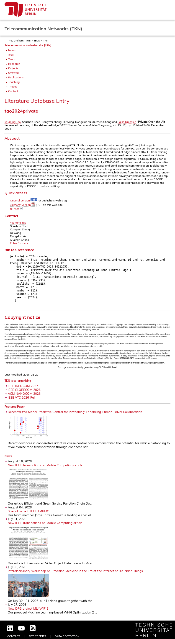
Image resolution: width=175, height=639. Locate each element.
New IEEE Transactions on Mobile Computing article (45, 465)
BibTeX (15, 209)
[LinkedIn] (10, 629)
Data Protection (67, 636)
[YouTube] (21, 629)
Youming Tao (13, 122)
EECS (37, 40)
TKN (45, 40)
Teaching (14, 82)
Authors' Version (20, 204)
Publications (16, 77)
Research (14, 63)
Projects (13, 68)
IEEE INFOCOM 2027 (23, 386)
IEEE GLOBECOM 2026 (24, 390)
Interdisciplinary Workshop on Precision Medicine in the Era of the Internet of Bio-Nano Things (75, 571)
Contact (13, 91)
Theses (12, 86)
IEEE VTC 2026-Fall (21, 397)
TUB (28, 40)
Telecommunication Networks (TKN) (28, 45)
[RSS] (33, 629)
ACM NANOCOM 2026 (24, 393)
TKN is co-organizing (18, 380)
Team (11, 59)
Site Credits (37, 636)
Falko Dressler (127, 122)
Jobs (11, 54)
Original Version (20, 200)
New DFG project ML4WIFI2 (28, 608)
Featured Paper (15, 406)
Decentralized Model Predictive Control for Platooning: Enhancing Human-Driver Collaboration (75, 412)
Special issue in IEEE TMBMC (28, 511)
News (11, 50)
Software (14, 73)
